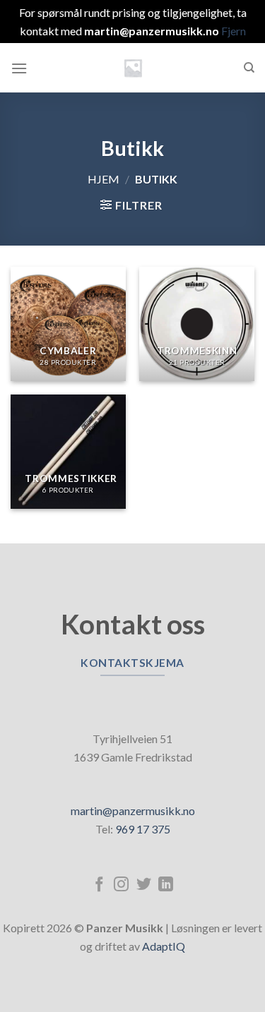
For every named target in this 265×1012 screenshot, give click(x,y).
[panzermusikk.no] (133, 67)
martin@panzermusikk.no (133, 810)
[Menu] (19, 68)
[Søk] (249, 67)
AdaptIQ (163, 946)
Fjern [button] (233, 30)
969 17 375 (142, 829)
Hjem (103, 179)
